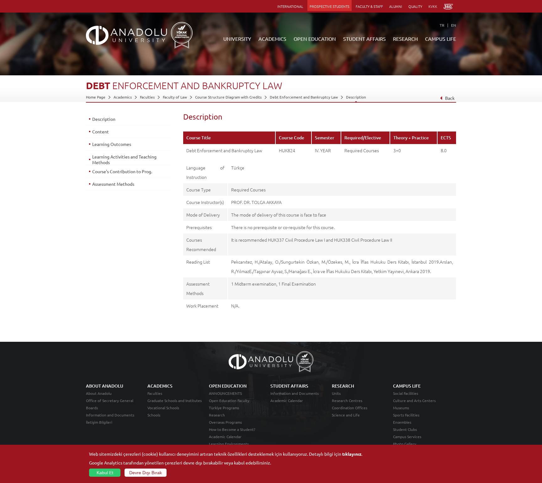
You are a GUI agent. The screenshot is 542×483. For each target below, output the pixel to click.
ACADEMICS (272, 38)
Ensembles (402, 422)
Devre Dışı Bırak (145, 472)
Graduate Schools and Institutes (174, 400)
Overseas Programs (225, 422)
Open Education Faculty (229, 400)
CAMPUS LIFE (440, 38)
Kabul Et (105, 472)
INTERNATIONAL (290, 6)
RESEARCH (405, 38)
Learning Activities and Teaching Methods (124, 159)
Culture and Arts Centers (414, 400)
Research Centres (347, 400)
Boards (92, 407)
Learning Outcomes (111, 144)
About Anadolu (99, 393)
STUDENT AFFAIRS (364, 38)
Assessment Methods (113, 184)
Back (449, 98)
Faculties (147, 96)
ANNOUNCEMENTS (225, 393)
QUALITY (415, 6)
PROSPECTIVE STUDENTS (329, 6)
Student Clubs (405, 429)
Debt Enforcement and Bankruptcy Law (304, 96)
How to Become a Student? (232, 429)
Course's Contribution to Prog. (122, 171)
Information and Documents (110, 414)
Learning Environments (229, 443)
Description (356, 96)
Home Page (95, 96)
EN (453, 25)
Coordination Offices (349, 407)
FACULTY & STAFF (369, 6)
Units (336, 393)
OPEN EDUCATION (315, 38)
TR (442, 25)
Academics (123, 96)
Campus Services (407, 436)
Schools (153, 414)
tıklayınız (351, 454)
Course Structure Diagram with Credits (228, 96)
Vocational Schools (163, 407)
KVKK (432, 6)
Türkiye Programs (224, 407)
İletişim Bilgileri (99, 422)
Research (217, 414)
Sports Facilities (406, 414)
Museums (401, 407)
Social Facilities (405, 393)
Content (100, 131)
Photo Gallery (404, 443)
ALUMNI (395, 6)
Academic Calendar (225, 436)
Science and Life (346, 414)
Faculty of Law (175, 96)
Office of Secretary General (109, 400)
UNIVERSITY (237, 38)
